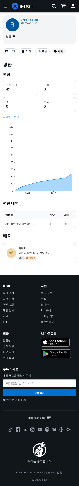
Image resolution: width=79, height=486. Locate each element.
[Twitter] (25, 429)
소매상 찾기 (48, 316)
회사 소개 (8, 292)
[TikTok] (10, 429)
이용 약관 (8, 352)
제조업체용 (47, 322)
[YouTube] (40, 429)
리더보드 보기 (11, 117)
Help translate (36, 417)
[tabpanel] (39, 162)
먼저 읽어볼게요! (16, 399)
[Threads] (61, 429)
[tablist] (39, 51)
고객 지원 (8, 298)
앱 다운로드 (48, 333)
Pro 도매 (46, 310)
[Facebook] (18, 429)
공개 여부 (8, 346)
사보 (5, 316)
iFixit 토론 (9, 304)
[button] (54, 6)
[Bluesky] (54, 430)
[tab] (10, 51)
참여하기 (46, 304)
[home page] (22, 6)
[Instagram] (32, 429)
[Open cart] (63, 6)
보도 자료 (46, 292)
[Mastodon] (47, 429)
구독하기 (39, 392)
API (5, 322)
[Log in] (73, 6)
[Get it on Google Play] (56, 353)
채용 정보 (8, 310)
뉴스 (43, 298)
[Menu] (5, 6)
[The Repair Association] (69, 429)
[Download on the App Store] (55, 342)
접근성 (7, 340)
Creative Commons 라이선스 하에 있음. (39, 472)
